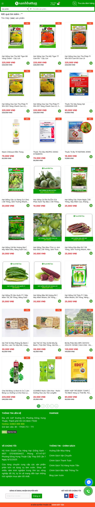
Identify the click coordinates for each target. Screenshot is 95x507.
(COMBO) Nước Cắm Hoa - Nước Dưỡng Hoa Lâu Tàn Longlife (46, 392)
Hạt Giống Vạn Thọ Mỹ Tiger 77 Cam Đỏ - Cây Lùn (46, 57)
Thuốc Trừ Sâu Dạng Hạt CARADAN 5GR (75, 105)
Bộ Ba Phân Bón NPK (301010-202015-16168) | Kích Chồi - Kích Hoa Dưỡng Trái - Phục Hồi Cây (78, 344)
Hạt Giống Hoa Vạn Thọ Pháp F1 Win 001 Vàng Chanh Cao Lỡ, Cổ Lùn (46, 105)
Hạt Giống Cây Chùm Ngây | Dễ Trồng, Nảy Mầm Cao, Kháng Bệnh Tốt (77, 201)
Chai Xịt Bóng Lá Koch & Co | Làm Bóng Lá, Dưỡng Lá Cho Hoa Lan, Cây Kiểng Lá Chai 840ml (15, 392)
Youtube (71, 496)
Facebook (66, 496)
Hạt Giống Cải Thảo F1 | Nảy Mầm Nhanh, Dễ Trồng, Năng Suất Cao (76, 296)
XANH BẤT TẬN (58, 505)
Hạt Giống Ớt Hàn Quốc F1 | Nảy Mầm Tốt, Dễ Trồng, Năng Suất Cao (15, 296)
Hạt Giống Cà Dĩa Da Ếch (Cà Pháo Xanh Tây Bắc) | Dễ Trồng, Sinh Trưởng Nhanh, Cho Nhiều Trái (46, 201)
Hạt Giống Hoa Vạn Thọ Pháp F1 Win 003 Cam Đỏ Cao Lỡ (78, 57)
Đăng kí (36, 496)
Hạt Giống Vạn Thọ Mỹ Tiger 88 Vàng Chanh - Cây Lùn (15, 57)
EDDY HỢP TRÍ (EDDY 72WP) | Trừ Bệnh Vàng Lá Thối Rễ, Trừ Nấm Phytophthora (77, 392)
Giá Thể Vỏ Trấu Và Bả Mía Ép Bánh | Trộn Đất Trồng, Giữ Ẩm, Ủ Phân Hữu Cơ (46, 344)
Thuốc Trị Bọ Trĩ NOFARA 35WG (78, 152)
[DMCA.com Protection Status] (9, 432)
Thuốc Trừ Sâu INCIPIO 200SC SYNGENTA (45, 153)
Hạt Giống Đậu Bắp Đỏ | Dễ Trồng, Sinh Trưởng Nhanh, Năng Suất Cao (78, 248)
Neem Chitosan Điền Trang (13, 152)
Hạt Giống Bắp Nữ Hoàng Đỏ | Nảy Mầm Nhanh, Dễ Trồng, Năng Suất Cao (45, 296)
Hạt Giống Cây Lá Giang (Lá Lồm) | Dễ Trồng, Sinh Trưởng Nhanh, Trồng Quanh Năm (15, 201)
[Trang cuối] (56, 406)
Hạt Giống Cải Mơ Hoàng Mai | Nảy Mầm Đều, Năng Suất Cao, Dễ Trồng (14, 248)
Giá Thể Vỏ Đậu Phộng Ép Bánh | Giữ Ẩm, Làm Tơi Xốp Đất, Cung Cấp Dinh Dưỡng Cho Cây (15, 344)
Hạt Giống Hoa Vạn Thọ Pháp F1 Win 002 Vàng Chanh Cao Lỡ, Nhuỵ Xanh (15, 105)
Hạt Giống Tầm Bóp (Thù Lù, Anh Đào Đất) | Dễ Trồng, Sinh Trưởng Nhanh (46, 248)
